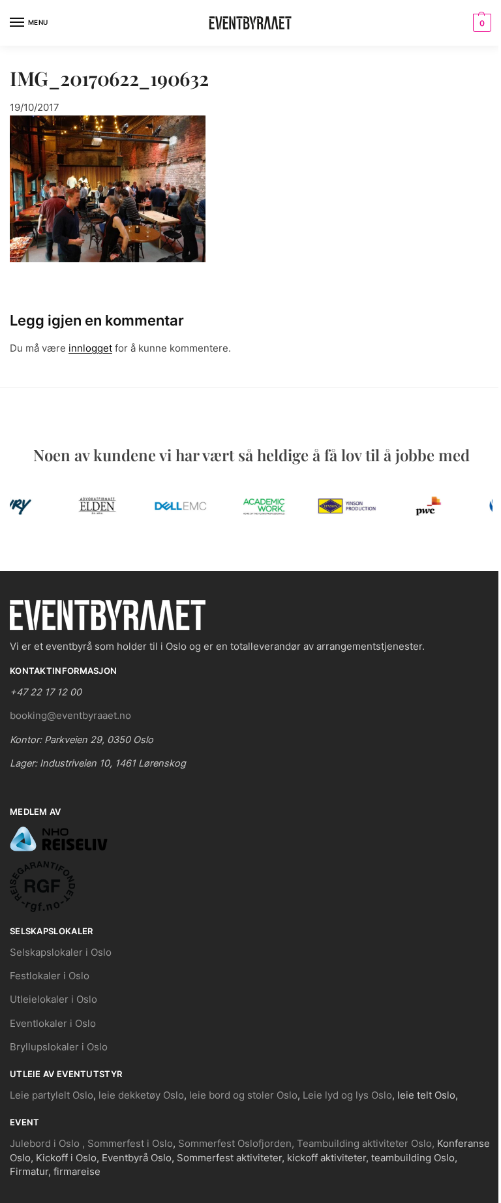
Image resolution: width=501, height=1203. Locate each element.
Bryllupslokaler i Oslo (59, 1047)
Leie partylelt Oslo (51, 1095)
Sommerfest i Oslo (130, 1144)
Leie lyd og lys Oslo (347, 1095)
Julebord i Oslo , (48, 1144)
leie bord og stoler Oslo (243, 1095)
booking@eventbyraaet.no (70, 716)
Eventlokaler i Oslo (53, 1023)
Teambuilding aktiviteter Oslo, (367, 1144)
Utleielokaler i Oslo (53, 999)
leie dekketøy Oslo (141, 1095)
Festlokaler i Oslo (49, 976)
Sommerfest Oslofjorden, (236, 1144)
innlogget (90, 348)
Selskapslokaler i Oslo (61, 952)
